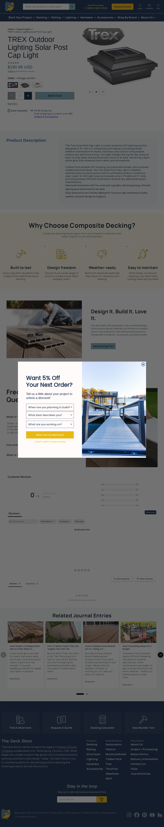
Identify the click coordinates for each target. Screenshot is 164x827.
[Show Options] (71, 407)
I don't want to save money (50, 442)
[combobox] (49, 407)
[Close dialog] (143, 364)
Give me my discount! (50, 435)
